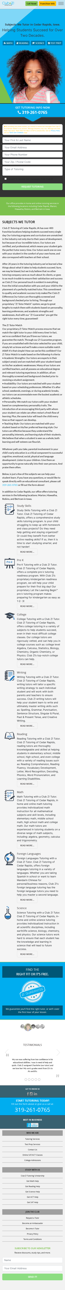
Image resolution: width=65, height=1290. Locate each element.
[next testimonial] (58, 1052)
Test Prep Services (32, 1144)
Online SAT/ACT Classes (33, 1155)
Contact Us (32, 1149)
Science (39, 43)
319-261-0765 (34, 112)
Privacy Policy (55, 130)
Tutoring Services (32, 1139)
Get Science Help (32, 1191)
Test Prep (55, 43)
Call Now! (31, 3)
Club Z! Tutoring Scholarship (32, 1175)
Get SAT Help (32, 1202)
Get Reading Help (32, 1186)
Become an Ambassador (32, 1223)
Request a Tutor (32, 1218)
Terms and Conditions (16, 132)
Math (9, 43)
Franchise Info (47, 3)
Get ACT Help (32, 1197)
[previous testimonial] (6, 1052)
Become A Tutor (32, 1228)
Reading (23, 43)
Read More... (27, 551)
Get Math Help (32, 1181)
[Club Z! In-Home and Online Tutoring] (8, 3)
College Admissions (32, 1160)
